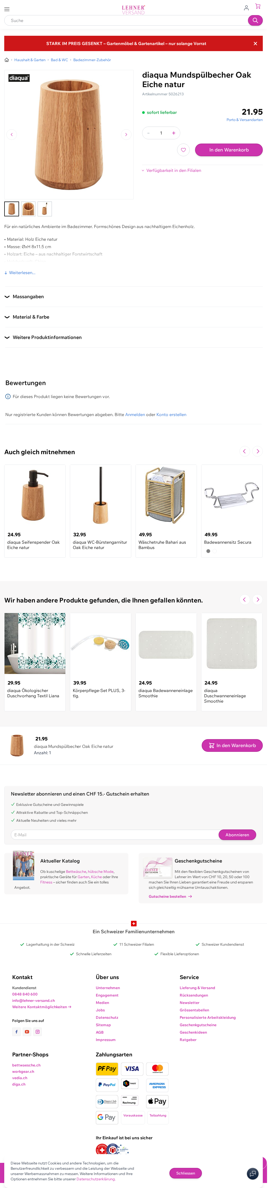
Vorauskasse (133, 1115)
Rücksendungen (194, 995)
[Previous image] (11, 134)
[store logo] (133, 10)
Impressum (106, 1039)
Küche (96, 876)
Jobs (100, 1010)
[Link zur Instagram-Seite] (37, 1032)
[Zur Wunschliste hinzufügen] (183, 150)
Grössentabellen (194, 1010)
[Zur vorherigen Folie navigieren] (245, 451)
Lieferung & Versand (197, 987)
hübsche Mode (101, 871)
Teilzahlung (158, 1115)
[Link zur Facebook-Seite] (17, 1032)
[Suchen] (255, 20)
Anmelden (135, 414)
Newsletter (190, 1002)
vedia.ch (19, 1077)
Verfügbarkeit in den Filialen (173, 170)
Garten (83, 876)
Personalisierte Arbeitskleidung (208, 1017)
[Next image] (126, 134)
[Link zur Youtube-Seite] (28, 1032)
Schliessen (185, 1173)
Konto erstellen (171, 414)
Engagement (107, 995)
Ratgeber (188, 1039)
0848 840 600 (25, 994)
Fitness (46, 882)
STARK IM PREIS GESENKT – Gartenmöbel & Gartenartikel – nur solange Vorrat (126, 43)
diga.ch (18, 1084)
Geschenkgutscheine (198, 1024)
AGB (100, 1032)
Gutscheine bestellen (167, 896)
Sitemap (103, 1024)
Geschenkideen (193, 1032)
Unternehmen (108, 987)
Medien (102, 1002)
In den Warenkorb (229, 150)
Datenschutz (107, 1017)
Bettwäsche (76, 871)
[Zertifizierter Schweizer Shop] (102, 1150)
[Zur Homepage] (6, 59)
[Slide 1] (11, 209)
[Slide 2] (28, 209)
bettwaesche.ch (26, 1065)
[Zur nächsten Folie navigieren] (257, 451)
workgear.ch (23, 1071)
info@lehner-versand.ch (33, 1000)
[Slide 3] (45, 209)
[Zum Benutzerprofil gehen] (248, 7)
